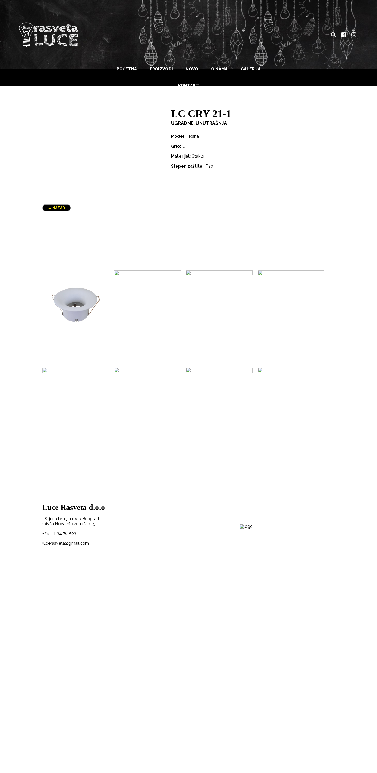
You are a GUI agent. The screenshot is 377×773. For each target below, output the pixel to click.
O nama (219, 69)
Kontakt (188, 85)
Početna (127, 69)
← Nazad (56, 208)
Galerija (251, 69)
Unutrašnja (211, 123)
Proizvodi (161, 69)
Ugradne (182, 123)
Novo (192, 69)
